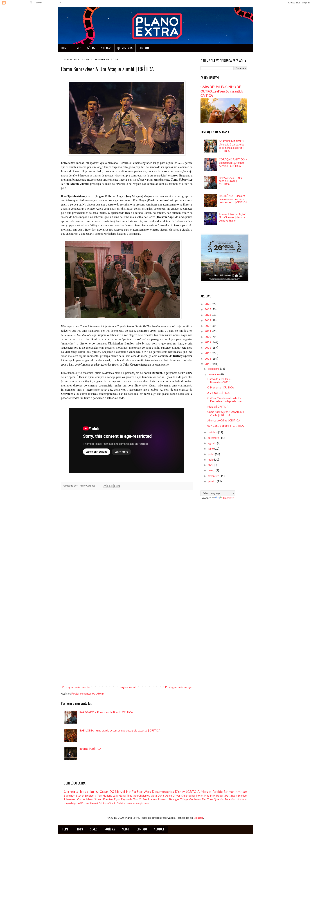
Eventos (108, 799)
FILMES (77, 48)
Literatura (242, 799)
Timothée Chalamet (138, 795)
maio (211, 459)
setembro (214, 437)
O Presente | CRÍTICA (220, 387)
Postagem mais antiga (178, 687)
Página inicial (128, 687)
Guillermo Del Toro (201, 799)
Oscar (104, 792)
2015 (208, 364)
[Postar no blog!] (108, 486)
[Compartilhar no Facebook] (115, 486)
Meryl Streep (94, 799)
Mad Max (209, 795)
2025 (208, 309)
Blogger (198, 817)
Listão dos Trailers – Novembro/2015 (219, 380)
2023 (208, 320)
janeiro (212, 481)
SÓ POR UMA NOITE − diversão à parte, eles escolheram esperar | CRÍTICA (233, 146)
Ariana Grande (130, 803)
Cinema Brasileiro (81, 791)
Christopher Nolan (192, 795)
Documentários (163, 792)
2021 (208, 331)
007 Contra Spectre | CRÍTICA (225, 425)
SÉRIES (91, 48)
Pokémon (103, 803)
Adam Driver (173, 795)
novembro (214, 374)
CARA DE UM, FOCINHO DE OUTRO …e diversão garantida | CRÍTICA (222, 91)
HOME (64, 48)
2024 (208, 315)
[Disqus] (126, 543)
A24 (238, 791)
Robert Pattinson (226, 795)
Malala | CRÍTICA (217, 406)
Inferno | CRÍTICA (90, 748)
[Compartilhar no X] (112, 486)
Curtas (81, 799)
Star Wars (144, 792)
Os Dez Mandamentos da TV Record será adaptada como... (226, 399)
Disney (180, 792)
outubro (213, 432)
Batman (229, 792)
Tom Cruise (140, 799)
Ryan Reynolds (123, 799)
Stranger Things (178, 799)
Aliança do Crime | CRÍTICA (223, 420)
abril (211, 465)
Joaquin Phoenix (158, 799)
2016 (208, 358)
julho (211, 448)
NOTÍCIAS (106, 48)
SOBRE (125, 829)
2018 (208, 347)
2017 (208, 353)
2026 (208, 304)
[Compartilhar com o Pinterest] (118, 486)
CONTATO (144, 48)
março (212, 470)
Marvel (120, 792)
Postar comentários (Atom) (87, 693)
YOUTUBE (159, 829)
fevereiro (214, 476)
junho (211, 454)
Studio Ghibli (116, 803)
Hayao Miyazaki (72, 803)
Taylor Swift (143, 803)
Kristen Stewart (89, 803)
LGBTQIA (193, 792)
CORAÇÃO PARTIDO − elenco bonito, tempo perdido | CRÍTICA (233, 162)
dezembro (214, 368)
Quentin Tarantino (225, 799)
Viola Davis (157, 795)
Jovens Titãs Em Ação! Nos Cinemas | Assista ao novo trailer (232, 217)
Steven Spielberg (86, 795)
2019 (208, 342)
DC (111, 792)
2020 (208, 336)
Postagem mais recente (76, 687)
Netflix (131, 792)
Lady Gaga (119, 795)
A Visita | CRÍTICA (218, 392)
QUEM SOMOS (124, 48)
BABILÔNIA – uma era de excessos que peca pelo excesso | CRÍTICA (119, 730)
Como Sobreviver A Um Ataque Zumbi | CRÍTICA (225, 413)
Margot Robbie (212, 792)
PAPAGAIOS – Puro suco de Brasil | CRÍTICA (106, 712)
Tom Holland (104, 795)
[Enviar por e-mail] (105, 486)
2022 (208, 325)
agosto (212, 443)
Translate (228, 497)
